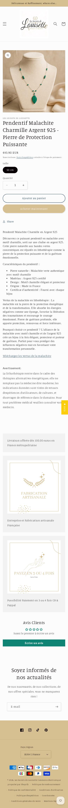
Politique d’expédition (28, 795)
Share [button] (10, 221)
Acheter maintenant (34, 208)
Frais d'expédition (25, 157)
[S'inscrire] (57, 706)
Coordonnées (48, 795)
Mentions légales (52, 801)
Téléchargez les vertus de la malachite (27, 356)
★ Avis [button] (64, 407)
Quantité (8, 178)
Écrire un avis (34, 643)
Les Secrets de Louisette (26, 780)
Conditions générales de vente (25, 801)
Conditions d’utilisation (51, 790)
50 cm (10, 169)
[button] (5, 24)
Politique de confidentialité (22, 790)
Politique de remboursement (46, 784)
